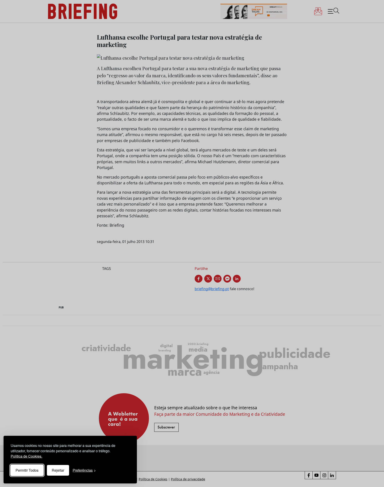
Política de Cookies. (26, 456)
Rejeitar (58, 470)
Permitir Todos (27, 470)
